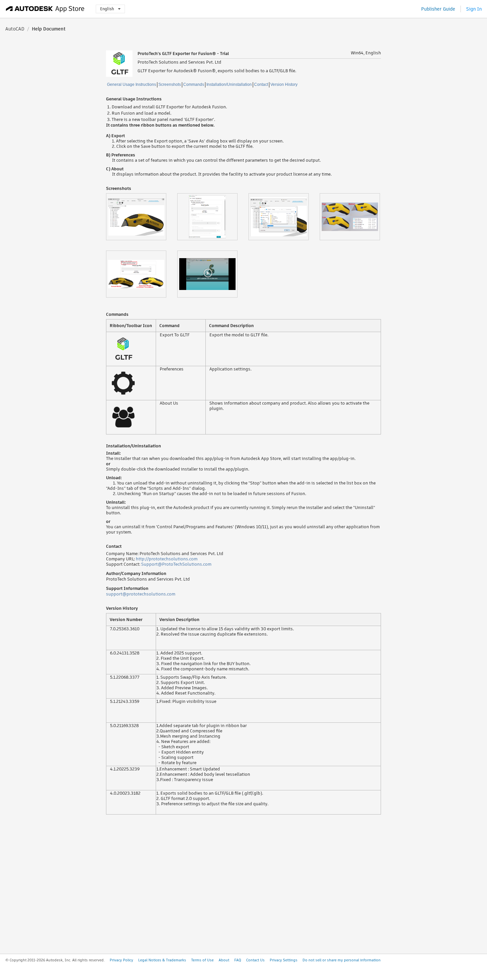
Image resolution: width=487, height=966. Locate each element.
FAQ (237, 960)
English (107, 9)
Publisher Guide (438, 9)
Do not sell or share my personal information (341, 960)
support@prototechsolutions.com (140, 594)
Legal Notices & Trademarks (162, 960)
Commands (193, 84)
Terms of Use (202, 960)
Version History (284, 84)
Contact (261, 84)
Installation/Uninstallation (229, 84)
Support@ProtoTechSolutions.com (176, 564)
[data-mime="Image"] (141, 216)
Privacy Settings (284, 960)
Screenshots (169, 84)
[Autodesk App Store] (45, 9)
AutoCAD (15, 29)
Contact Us (255, 960)
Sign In (474, 9)
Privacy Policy (121, 960)
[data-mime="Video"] (212, 274)
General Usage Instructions (131, 84)
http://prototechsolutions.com (166, 559)
